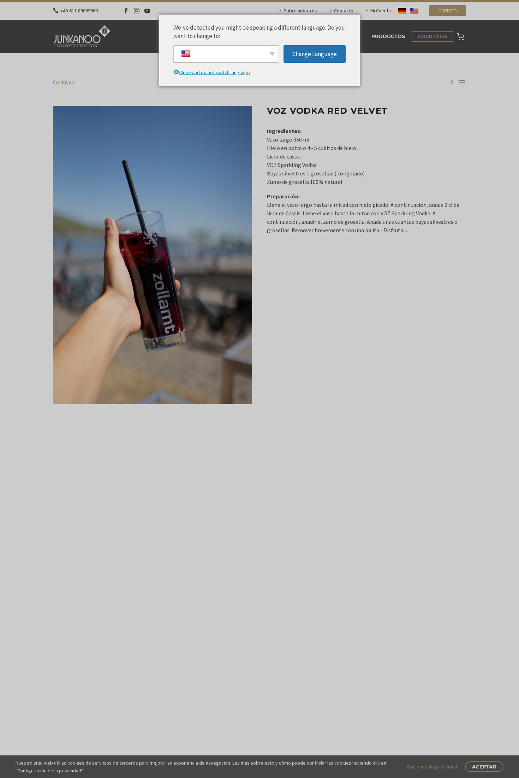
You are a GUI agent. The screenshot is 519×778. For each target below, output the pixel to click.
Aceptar (484, 767)
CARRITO (448, 10)
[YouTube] (147, 10)
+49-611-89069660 (79, 10)
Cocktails (432, 36)
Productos (388, 36)
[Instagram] (136, 10)
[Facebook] (126, 10)
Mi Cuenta (380, 10)
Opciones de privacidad (432, 767)
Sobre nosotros (300, 10)
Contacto (343, 10)
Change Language (314, 54)
